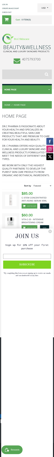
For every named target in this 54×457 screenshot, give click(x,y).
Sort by (27, 186)
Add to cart (31, 206)
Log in (5, 4)
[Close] (50, 231)
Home (7, 104)
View (44, 206)
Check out (7, 12)
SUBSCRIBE (27, 264)
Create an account (10, 8)
